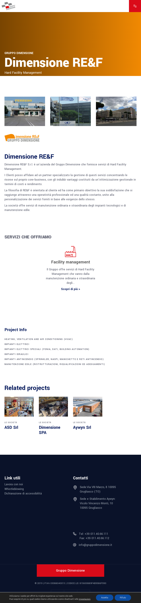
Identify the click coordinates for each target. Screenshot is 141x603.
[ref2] (70, 111)
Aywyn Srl (82, 427)
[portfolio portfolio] (19, 407)
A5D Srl (11, 427)
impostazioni (84, 599)
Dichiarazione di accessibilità (23, 493)
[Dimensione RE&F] (24, 138)
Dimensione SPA (49, 430)
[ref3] (116, 111)
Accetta (104, 597)
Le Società (10, 422)
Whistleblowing (14, 489)
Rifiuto (123, 597)
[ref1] (24, 111)
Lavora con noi (13, 484)
